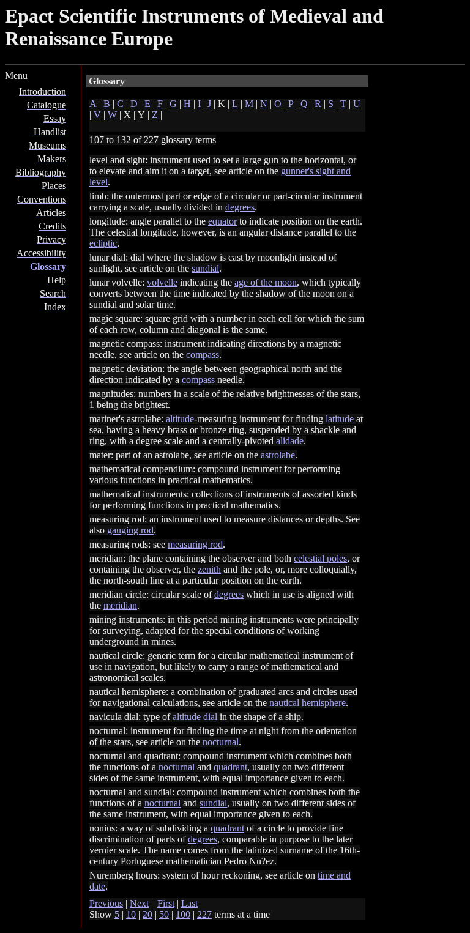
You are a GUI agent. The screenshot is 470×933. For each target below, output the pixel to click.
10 (131, 914)
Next (139, 903)
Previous (106, 903)
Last (189, 903)
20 (147, 914)
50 (164, 914)
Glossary (48, 266)
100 (183, 914)
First (165, 903)
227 (204, 914)
